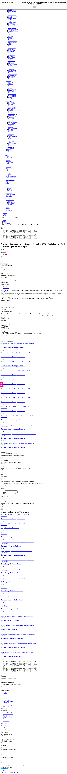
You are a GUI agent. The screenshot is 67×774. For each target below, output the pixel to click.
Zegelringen (10, 145)
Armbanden (9, 88)
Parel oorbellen (11, 57)
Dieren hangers (11, 76)
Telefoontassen (9, 210)
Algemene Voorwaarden (8, 718)
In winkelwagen (4, 264)
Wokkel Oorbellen (12, 58)
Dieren (7, 175)
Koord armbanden (12, 11)
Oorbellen (9, 52)
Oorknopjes (10, 56)
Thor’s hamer (8, 167)
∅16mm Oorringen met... (9, 537)
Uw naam (3, 489)
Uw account (3, 723)
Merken (4, 215)
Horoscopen (8, 182)
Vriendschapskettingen (13, 31)
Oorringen (10, 59)
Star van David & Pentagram (12, 176)
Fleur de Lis (8, 161)
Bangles (10, 17)
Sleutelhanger (8, 149)
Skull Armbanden (12, 96)
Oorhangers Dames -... (8, 582)
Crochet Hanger (11, 79)
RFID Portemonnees (12, 41)
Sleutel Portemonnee (12, 42)
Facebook (5, 692)
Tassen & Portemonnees (9, 198)
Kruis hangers (11, 72)
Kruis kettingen (11, 23)
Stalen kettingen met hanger (14, 110)
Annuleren (3, 498)
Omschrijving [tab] (6, 286)
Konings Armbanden (12, 91)
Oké (2, 457)
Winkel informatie (4, 742)
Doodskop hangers (12, 71)
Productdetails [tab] (6, 288)
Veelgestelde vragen (7, 703)
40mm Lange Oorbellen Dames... (12, 638)
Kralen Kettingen (12, 25)
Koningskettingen (12, 107)
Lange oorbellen (11, 55)
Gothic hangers (11, 77)
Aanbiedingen (6, 702)
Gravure (7, 163)
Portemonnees (10, 36)
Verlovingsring (11, 51)
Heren (5, 87)
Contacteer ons (6, 721)
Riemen (8, 81)
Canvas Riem (11, 141)
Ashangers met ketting (13, 29)
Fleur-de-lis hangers (12, 70)
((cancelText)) (3, 757)
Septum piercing (9, 191)
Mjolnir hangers (11, 121)
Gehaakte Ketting (12, 22)
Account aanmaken (7, 730)
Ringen (8, 43)
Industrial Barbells (9, 185)
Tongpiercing (8, 197)
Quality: (4, 485)
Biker (7, 158)
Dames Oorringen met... (9, 629)
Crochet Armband (12, 19)
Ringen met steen (12, 48)
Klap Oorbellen (11, 61)
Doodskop (8, 160)
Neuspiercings (10, 187)
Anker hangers (11, 117)
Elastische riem (11, 138)
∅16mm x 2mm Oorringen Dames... (13, 347)
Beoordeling (3, 492)
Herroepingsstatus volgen (6, 770)
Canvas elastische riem (13, 82)
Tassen (8, 83)
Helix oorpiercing (9, 184)
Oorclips (10, 62)
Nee (2, 463)
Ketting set (10, 32)
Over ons (5, 715)
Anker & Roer (9, 157)
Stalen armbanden (12, 15)
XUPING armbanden (12, 16)
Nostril (9, 188)
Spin (7, 165)
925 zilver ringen (11, 50)
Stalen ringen (11, 49)
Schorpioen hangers (12, 74)
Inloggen (5, 728)
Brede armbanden (12, 10)
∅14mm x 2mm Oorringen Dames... (13, 384)
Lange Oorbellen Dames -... (10, 528)
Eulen (7, 181)
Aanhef (2, 488)
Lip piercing (8, 195)
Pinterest (5, 270)
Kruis (7, 169)
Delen (4, 269)
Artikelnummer (4, 318)
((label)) (2, 755)
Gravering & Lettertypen (8, 705)
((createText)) (10, 757)
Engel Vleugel (9, 168)
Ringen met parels (12, 46)
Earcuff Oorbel (11, 66)
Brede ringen (11, 44)
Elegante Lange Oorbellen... (10, 620)
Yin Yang (8, 173)
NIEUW (5, 214)
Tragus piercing (9, 196)
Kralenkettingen (11, 109)
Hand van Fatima (9, 162)
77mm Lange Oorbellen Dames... (12, 564)
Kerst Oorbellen (11, 65)
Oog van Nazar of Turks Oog (12, 177)
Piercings (6, 183)
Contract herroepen (4, 768)
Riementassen (11, 85)
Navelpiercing (9, 190)
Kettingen (9, 21)
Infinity (7, 171)
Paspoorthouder (11, 38)
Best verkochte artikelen (8, 701)
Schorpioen (8, 164)
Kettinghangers (10, 69)
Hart (7, 170)
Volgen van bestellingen (8, 727)
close (34, 6)
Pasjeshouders (11, 37)
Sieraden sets (8, 150)
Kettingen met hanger (12, 28)
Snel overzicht (4, 344)
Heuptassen (10, 84)
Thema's (6, 155)
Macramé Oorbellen (12, 64)
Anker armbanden (12, 89)
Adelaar (7, 156)
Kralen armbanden (12, 12)
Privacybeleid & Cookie (8, 714)
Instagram (5, 693)
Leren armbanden (12, 13)
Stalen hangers (11, 78)
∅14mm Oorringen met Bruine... (12, 609)
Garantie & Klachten (7, 719)
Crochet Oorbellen (12, 68)
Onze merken (6, 706)
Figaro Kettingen (11, 33)
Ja (4, 463)
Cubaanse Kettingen (12, 35)
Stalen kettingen (11, 26)
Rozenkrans (10, 104)
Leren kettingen (11, 24)
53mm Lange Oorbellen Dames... (12, 573)
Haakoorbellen (11, 63)
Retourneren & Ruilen (7, 717)
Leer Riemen (11, 140)
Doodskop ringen (12, 143)
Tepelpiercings (9, 193)
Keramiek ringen (11, 45)
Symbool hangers (12, 75)
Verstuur (7, 498)
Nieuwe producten (7, 700)
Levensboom (8, 174)
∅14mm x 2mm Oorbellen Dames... (12, 600)
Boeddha (7, 178)
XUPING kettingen (12, 30)
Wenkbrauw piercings (10, 194)
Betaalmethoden (6, 716)
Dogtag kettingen (12, 108)
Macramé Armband (12, 18)
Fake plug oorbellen (12, 54)
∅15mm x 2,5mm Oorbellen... (11, 546)
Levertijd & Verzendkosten (8, 712)
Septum (10, 189)
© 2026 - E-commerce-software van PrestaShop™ (11, 772)
